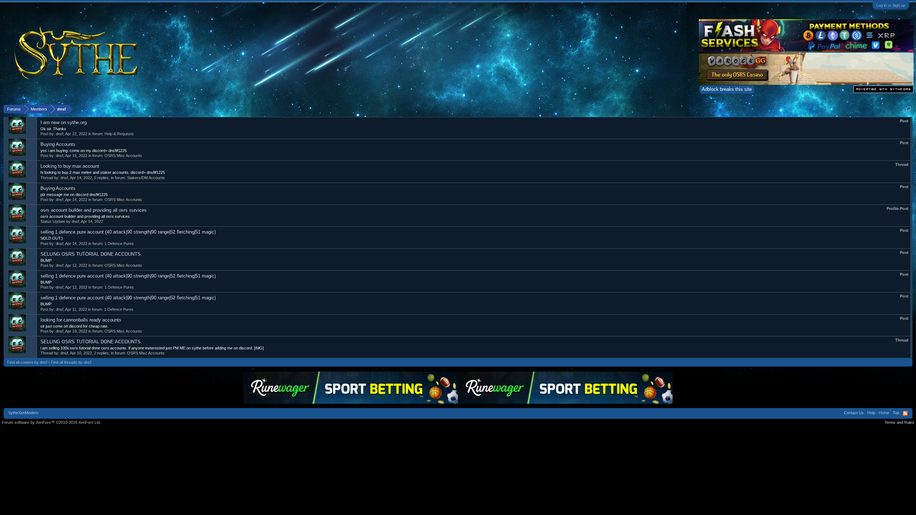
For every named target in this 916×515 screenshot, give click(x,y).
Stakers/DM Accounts (146, 178)
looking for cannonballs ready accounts (80, 320)
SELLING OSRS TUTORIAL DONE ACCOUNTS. (91, 254)
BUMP (46, 260)
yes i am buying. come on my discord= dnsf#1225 (83, 150)
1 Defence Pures (119, 243)
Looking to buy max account (69, 166)
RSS (905, 413)
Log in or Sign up (890, 5)
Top (896, 413)
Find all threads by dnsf (71, 362)
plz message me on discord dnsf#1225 (74, 194)
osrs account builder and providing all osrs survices (93, 210)
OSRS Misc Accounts (123, 155)
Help (871, 413)
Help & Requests (119, 134)
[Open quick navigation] (908, 109)
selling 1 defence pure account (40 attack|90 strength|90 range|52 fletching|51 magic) (128, 232)
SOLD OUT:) (51, 238)
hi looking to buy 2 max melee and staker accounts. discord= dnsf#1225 (102, 172)
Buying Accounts (57, 144)
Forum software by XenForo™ (51, 422)
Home (884, 413)
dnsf (59, 134)
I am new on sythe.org (63, 122)
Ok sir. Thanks (53, 129)
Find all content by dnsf (27, 362)
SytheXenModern (23, 413)
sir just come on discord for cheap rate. (74, 326)
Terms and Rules (899, 422)
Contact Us (854, 413)
